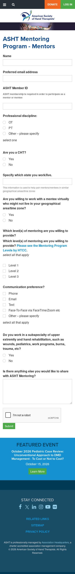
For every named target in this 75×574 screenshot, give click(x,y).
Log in (67, 4)
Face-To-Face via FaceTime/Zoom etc (34, 310)
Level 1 (14, 265)
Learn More (37, 471)
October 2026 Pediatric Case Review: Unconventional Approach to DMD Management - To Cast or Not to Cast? (38, 455)
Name (7, 56)
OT (11, 122)
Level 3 (14, 276)
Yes (11, 159)
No (11, 164)
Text (11, 304)
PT (11, 128)
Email (13, 299)
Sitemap (37, 525)
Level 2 (14, 271)
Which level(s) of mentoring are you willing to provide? (35, 233)
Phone (13, 293)
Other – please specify (24, 133)
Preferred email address (20, 72)
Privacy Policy (38, 531)
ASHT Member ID (15, 88)
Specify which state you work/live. (27, 175)
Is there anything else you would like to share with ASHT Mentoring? (35, 373)
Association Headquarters (55, 542)
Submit (9, 426)
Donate (53, 4)
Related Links (37, 519)
